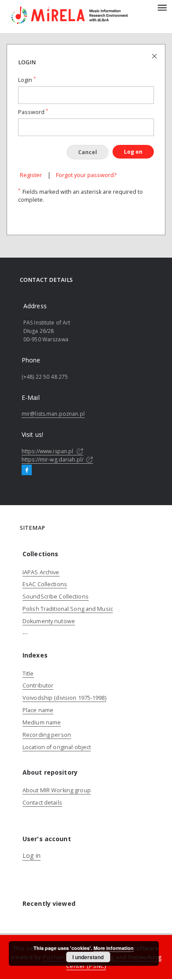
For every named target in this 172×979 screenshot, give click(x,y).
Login (27, 80)
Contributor (37, 685)
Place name (37, 710)
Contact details (42, 802)
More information (113, 948)
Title (28, 673)
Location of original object (56, 747)
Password (33, 112)
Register (31, 175)
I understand (88, 957)
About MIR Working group (56, 790)
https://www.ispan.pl (48, 451)
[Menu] (162, 7)
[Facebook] (27, 470)
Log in (31, 855)
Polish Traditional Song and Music (67, 609)
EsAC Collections (44, 584)
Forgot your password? (86, 175)
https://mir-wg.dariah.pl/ (53, 459)
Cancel (87, 152)
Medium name (41, 722)
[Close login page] (155, 55)
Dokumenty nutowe (48, 621)
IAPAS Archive (41, 572)
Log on (133, 151)
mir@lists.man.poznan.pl (53, 413)
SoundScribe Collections (55, 596)
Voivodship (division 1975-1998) (64, 698)
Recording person (46, 735)
